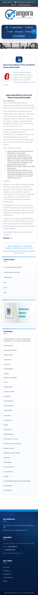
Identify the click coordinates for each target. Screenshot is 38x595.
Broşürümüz (7, 359)
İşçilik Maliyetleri (9, 434)
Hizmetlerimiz (8, 420)
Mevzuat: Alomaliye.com (11, 593)
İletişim (6, 425)
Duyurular (7, 364)
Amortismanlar (8, 345)
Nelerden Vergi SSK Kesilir (12, 453)
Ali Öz (5, 382)
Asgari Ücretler (8, 355)
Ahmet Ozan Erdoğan (10, 377)
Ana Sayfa (6, 567)
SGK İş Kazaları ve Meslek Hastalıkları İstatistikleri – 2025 (19, 526)
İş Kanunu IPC (8, 429)
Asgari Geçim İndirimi (10, 350)
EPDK (5, 287)
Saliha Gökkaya (9, 406)
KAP (5, 282)
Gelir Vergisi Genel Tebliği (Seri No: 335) (15, 530)
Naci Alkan (7, 396)
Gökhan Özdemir (9, 391)
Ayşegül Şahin (8, 387)
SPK (5, 293)
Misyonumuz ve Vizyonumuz (12, 443)
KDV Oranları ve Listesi (11, 439)
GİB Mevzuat (8, 277)
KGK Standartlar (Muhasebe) (12, 267)
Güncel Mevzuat (8, 577)
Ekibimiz (6, 374)
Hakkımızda (6, 571)
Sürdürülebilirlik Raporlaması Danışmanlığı (17, 481)
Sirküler (6, 476)
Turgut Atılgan (8, 410)
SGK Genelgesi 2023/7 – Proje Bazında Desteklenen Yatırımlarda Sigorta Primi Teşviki (19, 247)
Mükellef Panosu (9, 448)
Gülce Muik (7, 415)
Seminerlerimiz (8, 472)
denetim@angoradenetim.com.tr (25, 2)
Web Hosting (30, 593)
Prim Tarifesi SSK (9, 467)
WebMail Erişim (25, 5)
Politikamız (7, 458)
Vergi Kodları (8, 486)
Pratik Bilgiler (8, 462)
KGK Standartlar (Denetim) (12, 272)
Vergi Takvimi (8, 490)
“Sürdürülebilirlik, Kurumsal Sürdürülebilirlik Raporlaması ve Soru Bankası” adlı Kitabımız (17, 340)
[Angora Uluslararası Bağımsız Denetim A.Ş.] (19, 14)
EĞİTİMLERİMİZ (8, 369)
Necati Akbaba (8, 401)
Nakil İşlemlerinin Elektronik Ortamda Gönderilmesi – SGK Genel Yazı (19, 252)
